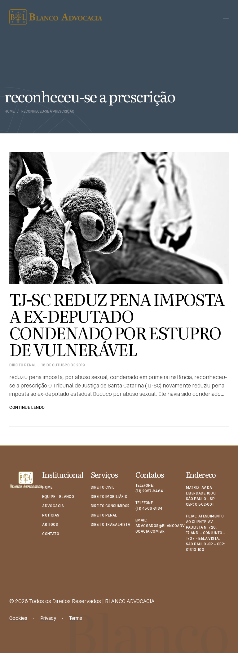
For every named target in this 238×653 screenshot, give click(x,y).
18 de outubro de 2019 (63, 365)
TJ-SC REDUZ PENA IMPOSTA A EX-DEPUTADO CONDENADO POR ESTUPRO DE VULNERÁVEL (116, 323)
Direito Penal (22, 365)
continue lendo (27, 407)
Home (10, 111)
